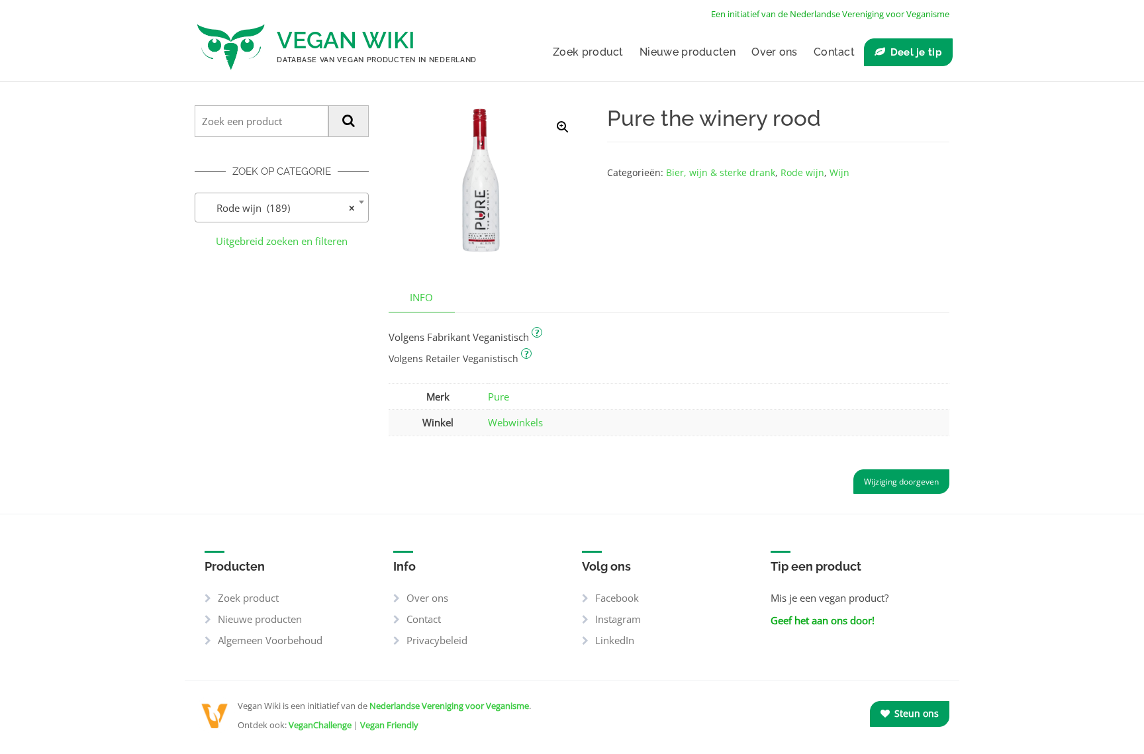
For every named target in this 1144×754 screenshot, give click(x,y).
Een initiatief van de (830, 14)
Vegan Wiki (346, 40)
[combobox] (282, 207)
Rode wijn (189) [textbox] (278, 207)
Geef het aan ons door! (823, 620)
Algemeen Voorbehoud (270, 640)
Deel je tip (916, 52)
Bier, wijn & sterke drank (720, 172)
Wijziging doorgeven (901, 481)
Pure (498, 396)
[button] (563, 127)
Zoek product (588, 52)
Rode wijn (802, 172)
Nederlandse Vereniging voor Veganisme (449, 706)
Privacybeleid (436, 640)
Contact (834, 52)
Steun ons (915, 713)
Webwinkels (515, 422)
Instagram (618, 619)
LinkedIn (614, 640)
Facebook (617, 597)
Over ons (774, 52)
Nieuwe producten (688, 52)
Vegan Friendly (389, 725)
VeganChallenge (320, 725)
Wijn (839, 172)
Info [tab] (421, 297)
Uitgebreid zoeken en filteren (282, 241)
